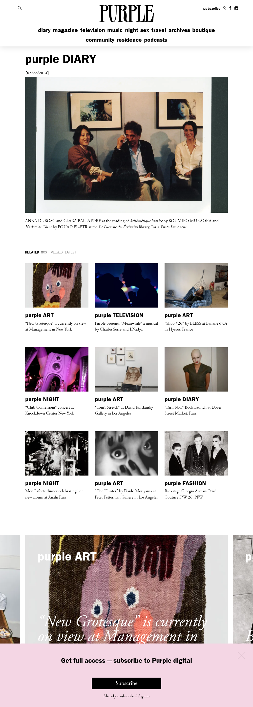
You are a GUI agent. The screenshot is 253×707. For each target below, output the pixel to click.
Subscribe (127, 683)
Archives (179, 30)
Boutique (203, 30)
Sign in (144, 696)
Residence (129, 39)
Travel (158, 30)
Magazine (65, 30)
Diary (44, 30)
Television (92, 30)
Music (115, 30)
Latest (71, 252)
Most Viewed (52, 252)
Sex (144, 30)
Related (32, 252)
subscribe (212, 8)
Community (100, 39)
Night (131, 30)
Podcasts (155, 39)
